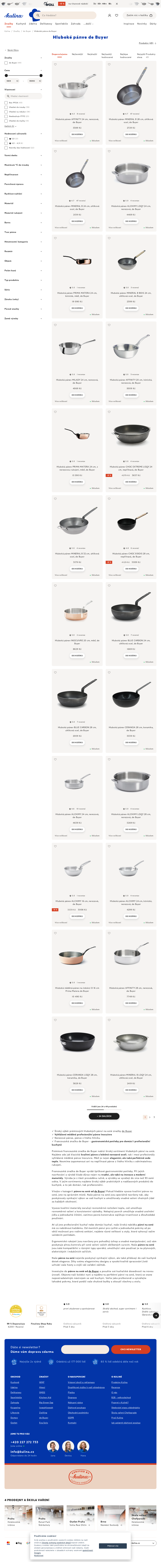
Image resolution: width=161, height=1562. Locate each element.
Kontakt (72, 1423)
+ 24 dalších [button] (104, 1116)
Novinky (142, 24)
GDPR (71, 1418)
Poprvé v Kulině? (120, 1403)
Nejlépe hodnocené (125, 55)
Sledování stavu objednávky (125, 1408)
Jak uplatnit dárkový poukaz (125, 1423)
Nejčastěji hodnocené (107, 55)
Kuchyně (15, 1382)
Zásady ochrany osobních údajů (56, 1543)
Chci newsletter (130, 1349)
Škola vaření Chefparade (124, 1413)
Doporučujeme (59, 54)
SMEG (42, 1393)
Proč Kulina (117, 1418)
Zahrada (15, 1403)
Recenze (115, 1387)
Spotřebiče (16, 1398)
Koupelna (15, 1408)
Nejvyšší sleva (141, 55)
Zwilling (43, 1413)
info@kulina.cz (22, 1451)
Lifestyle (15, 1413)
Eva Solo (43, 1423)
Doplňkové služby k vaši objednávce (86, 1387)
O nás (114, 1393)
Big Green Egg (46, 1403)
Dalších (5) (9, 126)
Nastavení (38, 1556)
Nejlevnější (77, 54)
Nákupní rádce (75, 1403)
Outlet (14, 1423)
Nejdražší (92, 54)
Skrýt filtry (13, 50)
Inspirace (129, 24)
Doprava (72, 1398)
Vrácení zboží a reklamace (81, 1382)
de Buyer (127, 1131)
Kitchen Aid (45, 1398)
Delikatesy (16, 1393)
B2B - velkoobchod (121, 1398)
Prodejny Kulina (119, 1382)
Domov (14, 1418)
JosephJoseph (46, 1408)
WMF (41, 1382)
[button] (104, 56)
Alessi (42, 1387)
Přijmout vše (112, 1546)
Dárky (153, 24)
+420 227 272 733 (24, 1442)
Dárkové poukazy (77, 1408)
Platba (71, 1393)
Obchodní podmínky (78, 1413)
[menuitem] (9, 24)
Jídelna (14, 1387)
